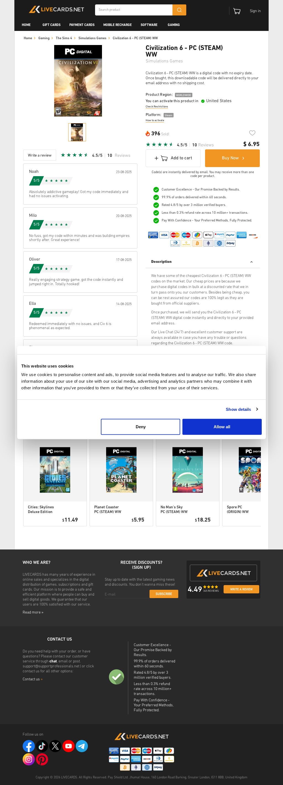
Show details (238, 409)
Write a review (241, 589)
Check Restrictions (157, 106)
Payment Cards (82, 25)
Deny (141, 426)
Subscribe (164, 594)
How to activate (155, 120)
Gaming (174, 25)
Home (26, 25)
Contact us (33, 679)
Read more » (33, 612)
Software (149, 25)
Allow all (222, 426)
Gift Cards (52, 25)
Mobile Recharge (117, 25)
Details (67, 533)
